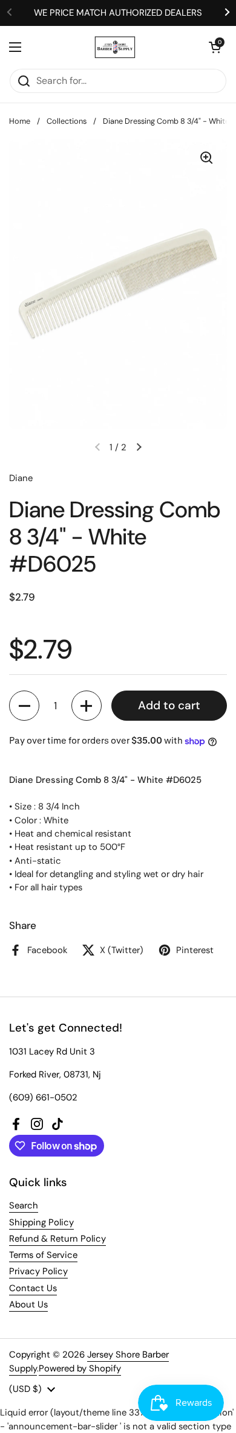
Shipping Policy (41, 1222)
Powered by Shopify (80, 1368)
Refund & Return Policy (57, 1239)
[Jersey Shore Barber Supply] (115, 47)
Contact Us (33, 1288)
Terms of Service (43, 1255)
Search (23, 1205)
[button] (215, 47)
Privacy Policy (38, 1271)
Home (19, 121)
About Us (28, 1304)
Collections (67, 121)
